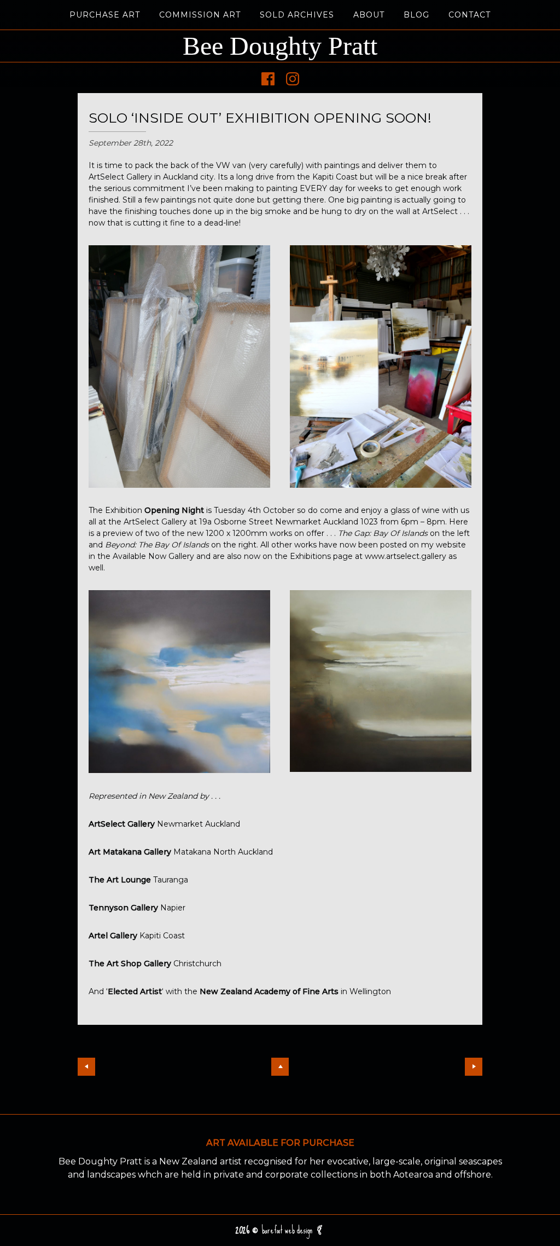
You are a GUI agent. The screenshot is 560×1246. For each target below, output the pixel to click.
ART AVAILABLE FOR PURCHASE (280, 1143)
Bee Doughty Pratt (280, 45)
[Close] (280, 1067)
